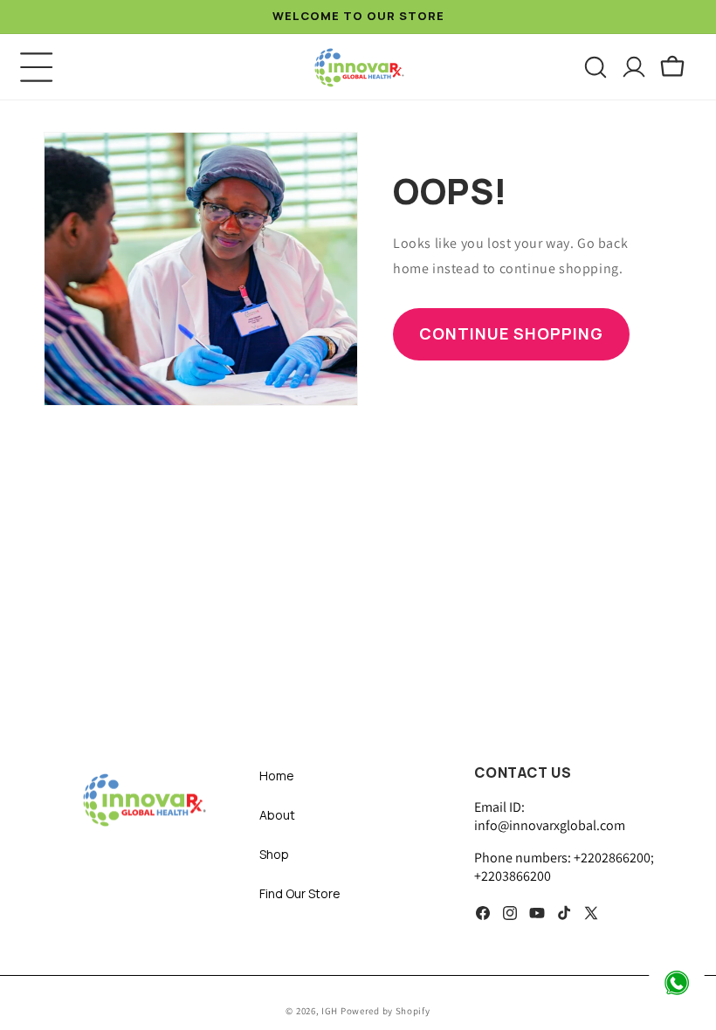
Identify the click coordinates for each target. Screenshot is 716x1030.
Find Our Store (300, 893)
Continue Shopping (511, 333)
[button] (36, 67)
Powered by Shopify (385, 1011)
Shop (274, 854)
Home (276, 775)
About (277, 815)
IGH (331, 1011)
